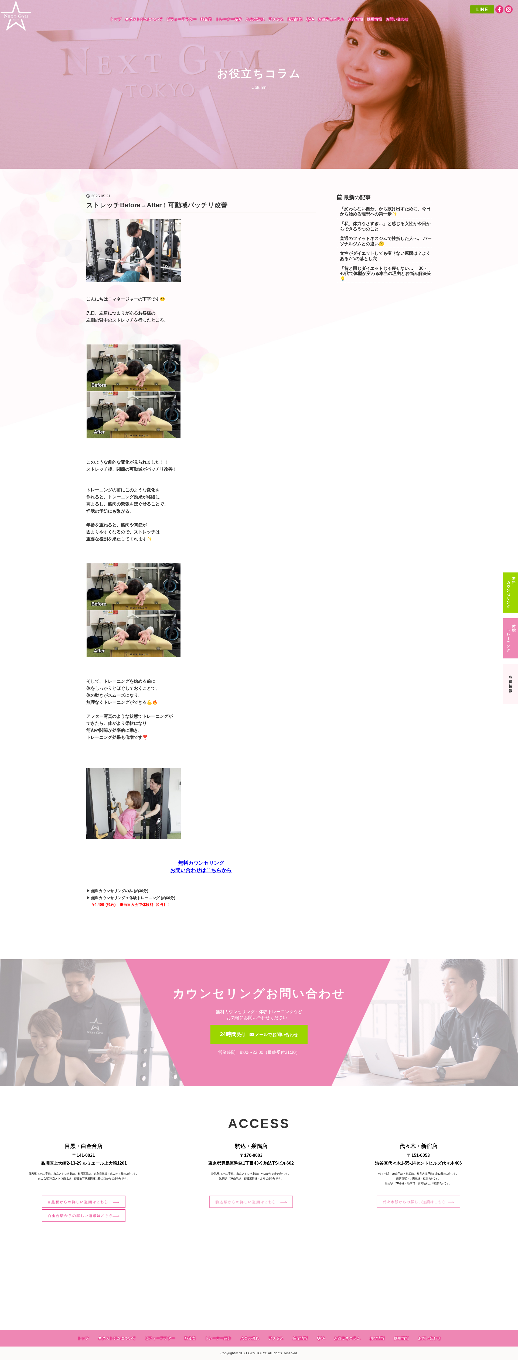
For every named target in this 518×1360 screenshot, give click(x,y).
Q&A (310, 19)
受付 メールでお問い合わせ (259, 1035)
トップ (115, 19)
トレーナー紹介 (229, 19)
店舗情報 (294, 19)
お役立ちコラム (331, 19)
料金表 (206, 19)
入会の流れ (255, 19)
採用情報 (374, 19)
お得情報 (355, 19)
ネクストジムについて (144, 19)
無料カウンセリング (201, 863)
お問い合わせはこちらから (201, 870)
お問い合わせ (397, 19)
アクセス (276, 19)
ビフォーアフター (181, 19)
